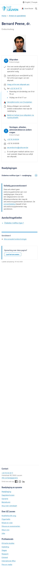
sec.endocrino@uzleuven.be (17, 147)
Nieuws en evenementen (11, 526)
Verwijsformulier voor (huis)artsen (19, 102)
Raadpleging (6, 491)
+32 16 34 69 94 (13, 139)
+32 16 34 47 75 (16, 88)
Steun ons (5, 529)
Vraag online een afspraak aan (18, 84)
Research (5, 554)
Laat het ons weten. (13, 254)
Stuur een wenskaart (9, 505)
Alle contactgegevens (10, 477)
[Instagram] (20, 481)
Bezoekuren (6, 502)
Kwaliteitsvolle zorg (9, 515)
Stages (4, 550)
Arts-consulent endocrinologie (15, 239)
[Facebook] (16, 481)
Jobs (3, 533)
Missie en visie (7, 522)
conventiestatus (9, 204)
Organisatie (6, 519)
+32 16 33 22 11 (7, 473)
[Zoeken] (36, 8)
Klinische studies (8, 543)
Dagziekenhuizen (8, 495)
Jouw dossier (28, 8)
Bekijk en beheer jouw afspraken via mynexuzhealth (20, 116)
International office (8, 561)
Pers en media (7, 564)
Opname (5, 498)
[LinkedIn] (23, 481)
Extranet (5, 557)
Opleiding (5, 547)
